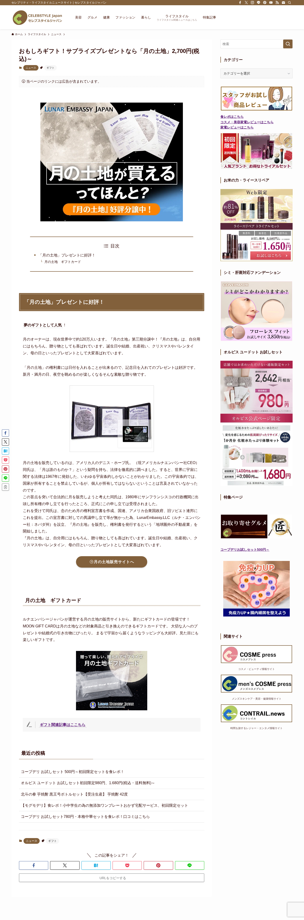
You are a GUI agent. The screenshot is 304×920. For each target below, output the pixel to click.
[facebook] (240, 2)
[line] (259, 2)
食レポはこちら (232, 117)
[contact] (283, 2)
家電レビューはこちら (237, 127)
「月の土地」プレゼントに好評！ (78, 255)
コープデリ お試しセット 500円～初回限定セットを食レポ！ (72, 772)
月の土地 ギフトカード (62, 262)
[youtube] (271, 2)
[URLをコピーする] (5, 487)
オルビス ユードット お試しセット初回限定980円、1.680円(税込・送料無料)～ (88, 783)
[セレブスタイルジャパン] (37, 17)
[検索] (289, 2)
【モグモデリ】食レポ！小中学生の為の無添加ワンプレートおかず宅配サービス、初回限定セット (104, 805)
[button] (33, 865)
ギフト (50, 67)
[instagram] (252, 2)
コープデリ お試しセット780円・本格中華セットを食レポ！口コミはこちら (85, 817)
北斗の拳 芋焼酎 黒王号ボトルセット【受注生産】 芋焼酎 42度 (74, 794)
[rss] (277, 2)
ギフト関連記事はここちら (63, 725)
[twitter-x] (246, 2)
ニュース (31, 67)
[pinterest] (265, 2)
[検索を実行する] (288, 43)
